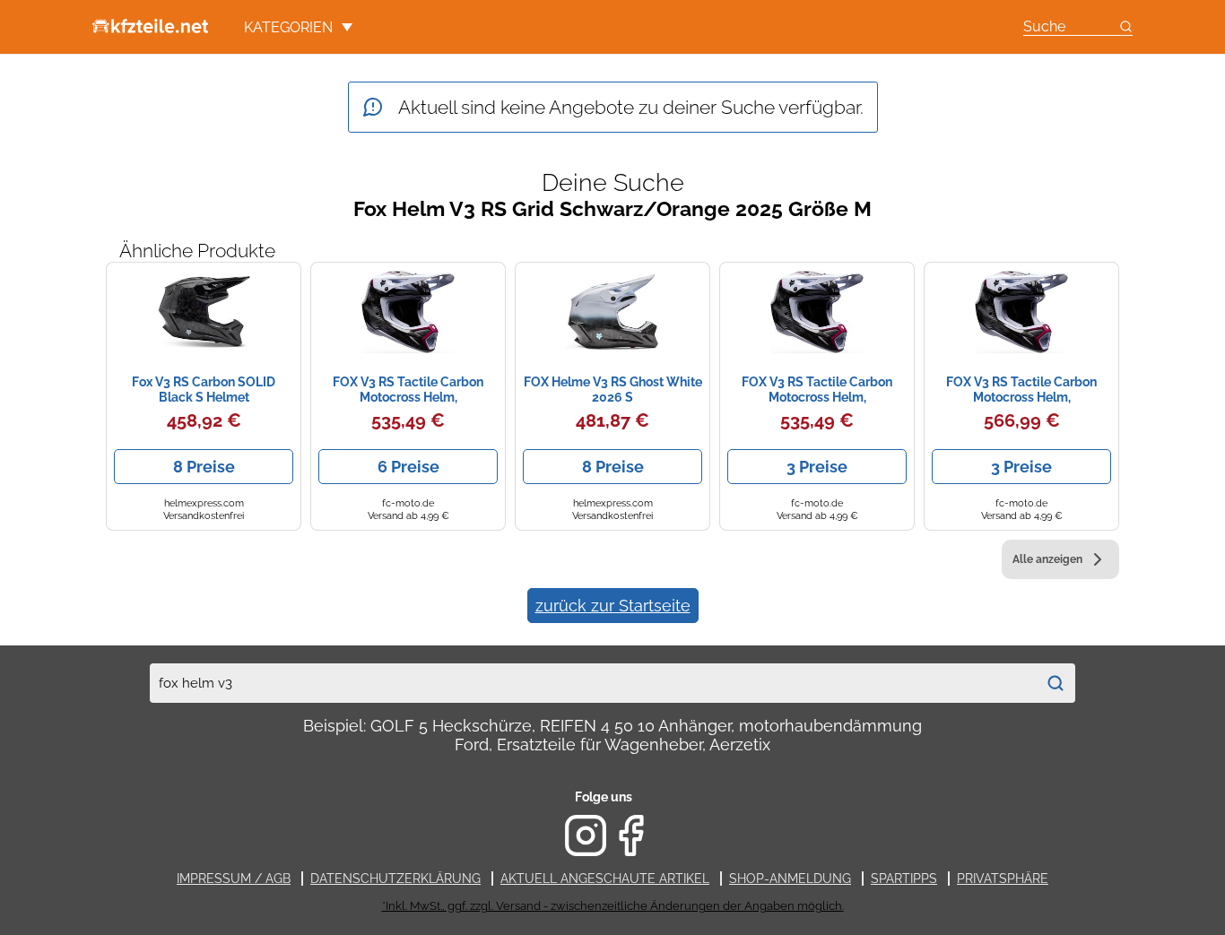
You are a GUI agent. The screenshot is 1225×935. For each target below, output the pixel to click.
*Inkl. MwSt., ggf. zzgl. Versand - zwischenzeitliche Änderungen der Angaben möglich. (613, 906)
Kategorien (288, 27)
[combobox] (593, 683)
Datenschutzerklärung (395, 878)
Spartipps (904, 878)
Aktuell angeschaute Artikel (604, 878)
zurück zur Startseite (613, 605)
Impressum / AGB (234, 878)
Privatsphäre (1002, 878)
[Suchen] (1055, 683)
